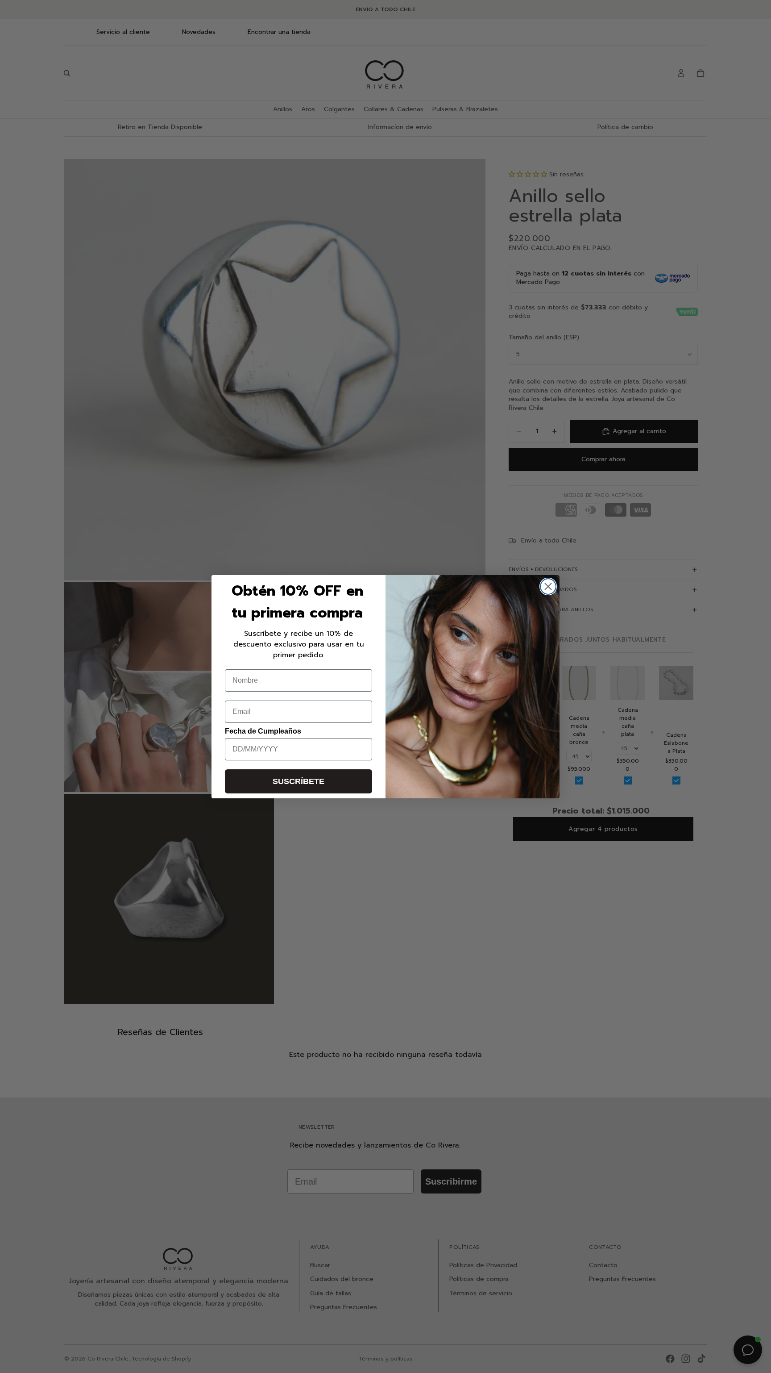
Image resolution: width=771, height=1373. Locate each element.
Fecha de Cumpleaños (263, 731)
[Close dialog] (548, 586)
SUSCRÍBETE (298, 781)
